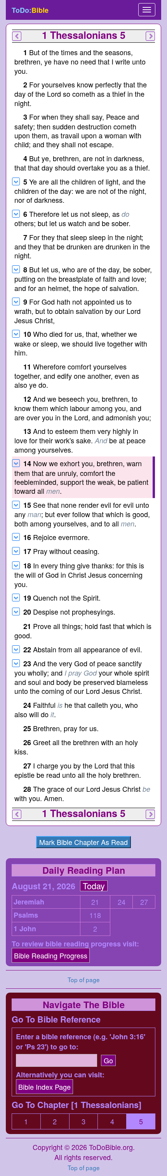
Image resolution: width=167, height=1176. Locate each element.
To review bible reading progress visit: (75, 944)
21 (95, 902)
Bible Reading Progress (50, 955)
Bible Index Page (44, 1087)
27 (144, 902)
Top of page (84, 1167)
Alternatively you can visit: (60, 1075)
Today (94, 885)
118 (95, 915)
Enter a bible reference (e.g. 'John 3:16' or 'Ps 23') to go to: (80, 1042)
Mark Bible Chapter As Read (83, 842)
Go (108, 1060)
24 (121, 902)
